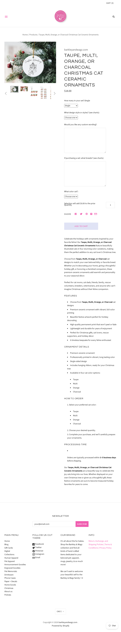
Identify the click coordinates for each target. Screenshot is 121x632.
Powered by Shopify (60, 625)
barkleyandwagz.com (76, 50)
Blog (6, 544)
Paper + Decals (10, 581)
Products (33, 34)
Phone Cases (10, 578)
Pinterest (39, 550)
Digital (7, 551)
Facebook (39, 544)
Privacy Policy (105, 547)
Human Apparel (11, 557)
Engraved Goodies (12, 568)
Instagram (39, 554)
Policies (7, 594)
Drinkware (8, 574)
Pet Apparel (9, 561)
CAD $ (59, 611)
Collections (9, 554)
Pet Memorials (10, 571)
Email (37, 557)
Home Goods (10, 584)
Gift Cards (8, 547)
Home (25, 34)
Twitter (38, 547)
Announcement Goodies (15, 564)
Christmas (8, 588)
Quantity (68, 205)
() (110, 3)
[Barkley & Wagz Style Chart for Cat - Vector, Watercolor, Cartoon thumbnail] (34, 91)
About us (8, 591)
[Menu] (6, 16)
